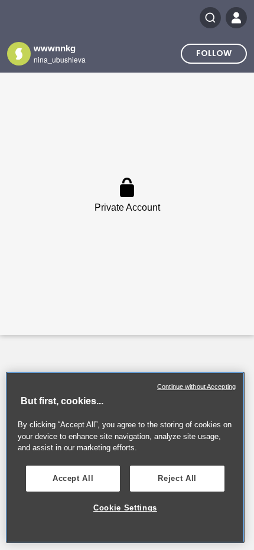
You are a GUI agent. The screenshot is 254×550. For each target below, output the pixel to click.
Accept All (73, 478)
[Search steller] (210, 17)
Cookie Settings (125, 507)
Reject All (177, 478)
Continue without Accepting (196, 386)
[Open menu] (236, 17)
